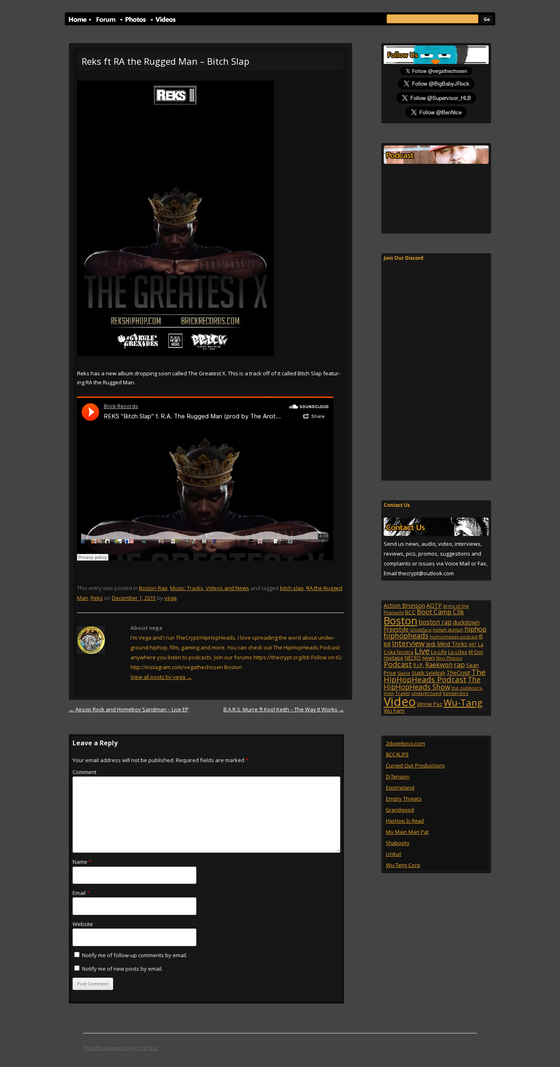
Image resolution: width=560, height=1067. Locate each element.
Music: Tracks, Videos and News (209, 588)
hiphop (475, 628)
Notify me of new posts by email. (122, 968)
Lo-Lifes (457, 652)
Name (82, 861)
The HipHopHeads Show (432, 683)
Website (83, 924)
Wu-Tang (463, 702)
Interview (408, 643)
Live (422, 650)
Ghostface (421, 630)
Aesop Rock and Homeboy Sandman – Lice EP (129, 709)
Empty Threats (403, 798)
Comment (84, 772)
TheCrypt (458, 673)
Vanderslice (456, 693)
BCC (410, 612)
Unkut (393, 854)
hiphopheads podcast (454, 636)
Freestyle (396, 629)
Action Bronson (404, 605)
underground (427, 693)
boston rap (435, 622)
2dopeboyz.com (405, 743)
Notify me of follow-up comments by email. (134, 955)
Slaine (403, 673)
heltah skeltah (448, 630)
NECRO (413, 657)
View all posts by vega (161, 677)
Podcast (398, 664)
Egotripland (400, 787)
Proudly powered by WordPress (120, 1047)
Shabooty (398, 843)
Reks (97, 598)
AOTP (434, 605)
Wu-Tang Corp (403, 865)
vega (170, 598)
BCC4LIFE (397, 754)
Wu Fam (394, 710)
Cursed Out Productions (415, 765)
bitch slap (292, 588)
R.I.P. (418, 665)
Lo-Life (439, 652)
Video (400, 701)
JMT (473, 644)
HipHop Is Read (405, 820)
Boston (400, 620)
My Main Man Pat (407, 831)
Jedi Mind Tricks (446, 644)
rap (459, 664)
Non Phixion (449, 658)
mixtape (393, 657)
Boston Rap (153, 588)
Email (81, 893)
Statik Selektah (428, 673)
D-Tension (398, 776)
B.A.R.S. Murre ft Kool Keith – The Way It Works (283, 709)
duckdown (466, 622)
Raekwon (439, 664)
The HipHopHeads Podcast (435, 676)
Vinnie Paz (429, 704)
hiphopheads (406, 635)
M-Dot (476, 652)
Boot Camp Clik (440, 611)
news (428, 657)
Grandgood (400, 809)
